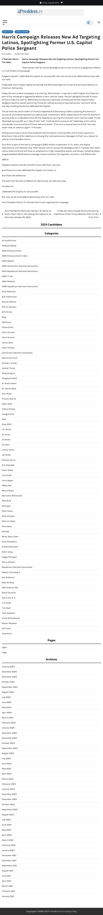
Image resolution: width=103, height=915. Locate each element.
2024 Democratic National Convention (20, 266)
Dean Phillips (8, 348)
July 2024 (6, 697)
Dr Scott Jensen (9, 383)
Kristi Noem (7, 470)
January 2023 (8, 789)
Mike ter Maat (8, 521)
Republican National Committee (17, 567)
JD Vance (6, 434)
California (6, 322)
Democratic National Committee (17, 353)
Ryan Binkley (8, 582)
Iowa (4, 419)
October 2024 (8, 682)
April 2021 (6, 881)
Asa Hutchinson (9, 297)
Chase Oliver (8, 327)
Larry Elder (7, 475)
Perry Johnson (8, 562)
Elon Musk (7, 393)
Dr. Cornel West (9, 388)
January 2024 (8, 728)
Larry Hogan (7, 480)
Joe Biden (6, 455)
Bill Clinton (7, 312)
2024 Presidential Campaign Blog (60, 911)
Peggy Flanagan (9, 557)
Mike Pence (7, 511)
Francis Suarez (9, 399)
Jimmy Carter (8, 450)
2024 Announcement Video (14, 256)
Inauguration (8, 414)
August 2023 (8, 753)
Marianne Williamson (12, 495)
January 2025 (8, 666)
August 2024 (8, 692)
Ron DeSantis (8, 577)
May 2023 (6, 768)
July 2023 (6, 758)
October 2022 (8, 804)
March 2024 (7, 717)
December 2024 (9, 671)
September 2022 (10, 809)
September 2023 (10, 748)
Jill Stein (6, 444)
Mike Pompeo (8, 516)
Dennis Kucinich (9, 358)
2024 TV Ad (7, 32)
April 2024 (7, 712)
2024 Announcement (11, 251)
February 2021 (8, 891)
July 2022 (6, 819)
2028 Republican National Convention (20, 286)
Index (4, 652)
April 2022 (7, 835)
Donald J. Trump (9, 363)
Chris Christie (8, 332)
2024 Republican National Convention (20, 271)
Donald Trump (8, 368)
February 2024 (9, 723)
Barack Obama (9, 302)
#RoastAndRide (9, 246)
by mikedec (6, 54)
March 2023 (7, 779)
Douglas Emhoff (9, 378)
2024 (4, 647)
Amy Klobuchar (9, 291)
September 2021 (9, 865)
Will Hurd (6, 628)
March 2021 (7, 886)
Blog (4, 317)
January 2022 (8, 850)
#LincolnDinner (9, 240)
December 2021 (9, 855)
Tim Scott (6, 603)
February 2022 (9, 845)
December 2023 (9, 733)
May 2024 (6, 707)
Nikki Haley (7, 552)
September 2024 (10, 687)
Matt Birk (6, 501)
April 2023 (7, 774)
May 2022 (6, 830)
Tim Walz (6, 608)
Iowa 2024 (7, 424)
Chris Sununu (8, 337)
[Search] (98, 22)
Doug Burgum (8, 373)
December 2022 (9, 794)
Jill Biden (6, 439)
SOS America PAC (10, 587)
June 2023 (7, 763)
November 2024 (9, 677)
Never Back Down (10, 536)
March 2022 (7, 840)
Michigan (6, 506)
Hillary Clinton (8, 409)
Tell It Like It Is (8, 598)
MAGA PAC (6, 485)
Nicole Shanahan (10, 547)
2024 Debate (8, 261)
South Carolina (9, 592)
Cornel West (7, 342)
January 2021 (8, 896)
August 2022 (8, 814)
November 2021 (9, 860)
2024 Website (8, 281)
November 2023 (9, 738)
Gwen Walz (7, 404)
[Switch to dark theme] (90, 23)
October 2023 (8, 743)
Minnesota (7, 526)
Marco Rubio (8, 490)
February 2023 (9, 784)
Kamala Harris (22, 32)
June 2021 (6, 876)
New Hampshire (9, 541)
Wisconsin (7, 633)
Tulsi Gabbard (8, 613)
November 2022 (9, 799)
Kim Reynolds (8, 465)
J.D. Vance (6, 429)
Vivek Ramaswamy (11, 618)
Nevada (5, 531)
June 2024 (7, 702)
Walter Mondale (9, 623)
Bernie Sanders (9, 307)
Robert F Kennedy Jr (11, 572)
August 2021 (7, 870)
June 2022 (7, 825)
